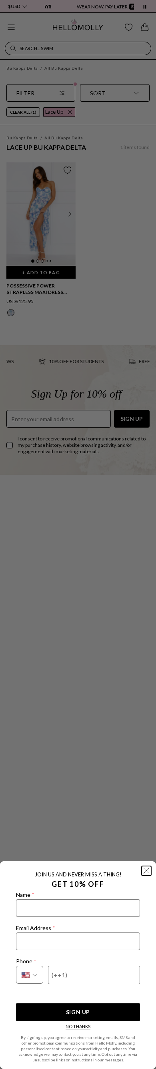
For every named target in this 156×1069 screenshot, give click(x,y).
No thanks (78, 1026)
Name (25, 894)
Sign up (78, 1012)
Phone (26, 961)
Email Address (35, 927)
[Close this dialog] (146, 871)
